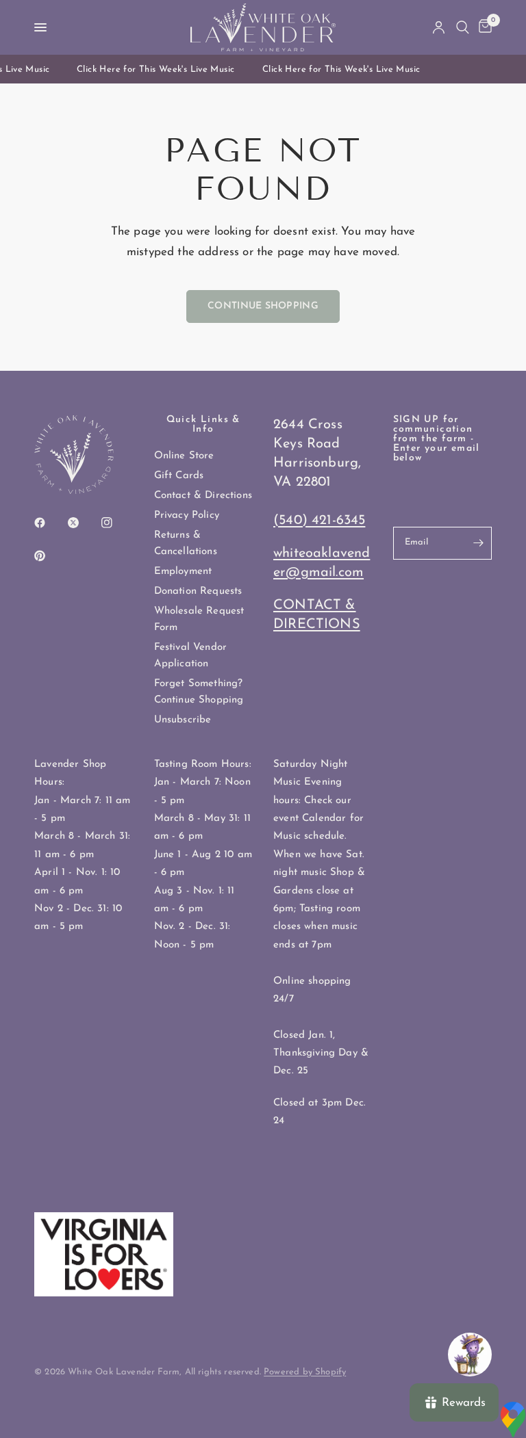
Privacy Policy (186, 515)
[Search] (462, 27)
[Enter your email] (478, 543)
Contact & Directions (203, 496)
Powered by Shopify (305, 1372)
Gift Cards (179, 476)
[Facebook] (49, 523)
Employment (183, 571)
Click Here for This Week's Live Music (152, 69)
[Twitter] (83, 523)
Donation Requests (198, 591)
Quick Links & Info (203, 424)
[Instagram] (116, 523)
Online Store (184, 456)
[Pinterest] (49, 556)
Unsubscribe (183, 720)
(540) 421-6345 (319, 520)
